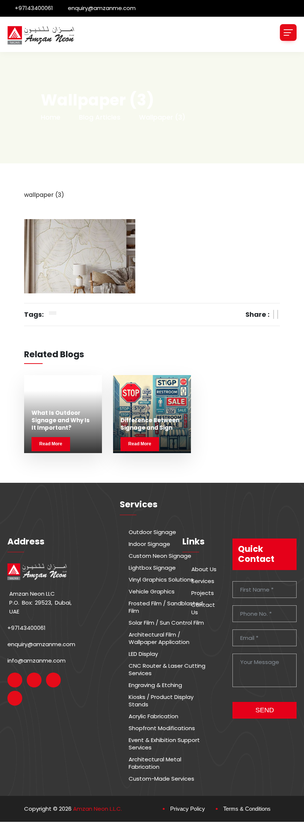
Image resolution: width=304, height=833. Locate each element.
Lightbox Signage (152, 568)
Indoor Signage (149, 544)
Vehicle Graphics (152, 591)
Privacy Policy (187, 809)
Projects (202, 593)
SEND (264, 710)
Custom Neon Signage (160, 556)
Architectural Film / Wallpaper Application (159, 638)
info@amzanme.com (36, 660)
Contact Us (203, 608)
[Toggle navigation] (288, 32)
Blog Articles (99, 117)
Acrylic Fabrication (153, 716)
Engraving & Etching (155, 685)
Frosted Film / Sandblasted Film (166, 607)
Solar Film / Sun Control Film (166, 623)
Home (50, 117)
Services (202, 581)
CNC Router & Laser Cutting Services (167, 669)
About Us (204, 569)
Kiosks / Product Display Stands (161, 700)
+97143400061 (34, 8)
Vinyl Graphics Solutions (161, 579)
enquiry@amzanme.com (102, 8)
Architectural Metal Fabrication (155, 763)
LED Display (143, 654)
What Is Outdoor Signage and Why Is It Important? (61, 420)
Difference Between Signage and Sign (149, 424)
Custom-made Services (161, 778)
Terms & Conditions (247, 809)
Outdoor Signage (152, 532)
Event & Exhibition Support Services (164, 743)
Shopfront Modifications (162, 728)
